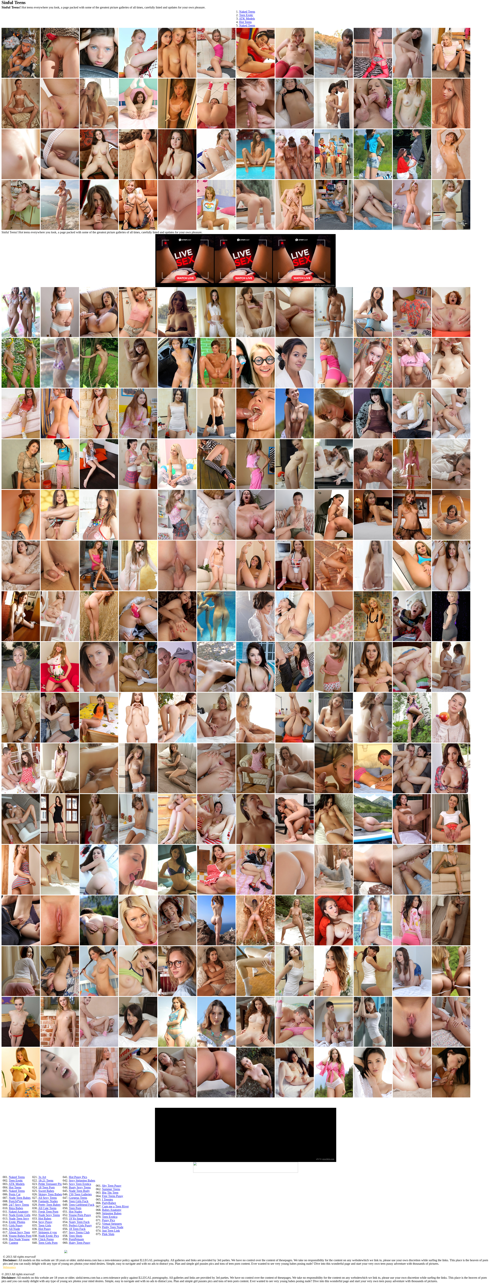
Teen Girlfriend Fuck (81, 1204)
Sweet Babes (46, 1190)
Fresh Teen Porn (48, 1211)
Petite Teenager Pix (50, 1184)
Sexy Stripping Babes (82, 1180)
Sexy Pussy (45, 1222)
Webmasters (9, 1267)
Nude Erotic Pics (48, 1235)
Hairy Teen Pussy (79, 1242)
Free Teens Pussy (112, 1196)
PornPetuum (76, 1239)
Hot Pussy (44, 1229)
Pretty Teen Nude (112, 1227)
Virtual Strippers (112, 1223)
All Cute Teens (47, 1208)
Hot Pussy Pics (78, 1177)
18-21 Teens (45, 1180)
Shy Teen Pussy (111, 1185)
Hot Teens (245, 22)
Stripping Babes (111, 1213)
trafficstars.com (328, 285)
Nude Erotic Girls (19, 1215)
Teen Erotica (109, 1216)
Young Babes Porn (20, 1235)
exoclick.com (328, 1159)
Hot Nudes (75, 1211)
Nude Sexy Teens (49, 1215)
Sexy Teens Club (79, 1232)
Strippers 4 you (47, 1232)
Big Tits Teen (110, 1192)
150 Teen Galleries (80, 1194)
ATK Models (247, 18)
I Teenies (107, 1199)
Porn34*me (16, 1201)
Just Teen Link (111, 1230)
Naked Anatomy (19, 1211)
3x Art (42, 1177)
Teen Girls (44, 1225)
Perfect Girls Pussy (80, 1225)
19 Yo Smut (76, 1218)
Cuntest (13, 1242)
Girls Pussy (16, 1225)
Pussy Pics (108, 1220)
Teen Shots (75, 1235)
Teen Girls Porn (48, 1242)
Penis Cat (14, 1194)
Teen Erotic (246, 15)
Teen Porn (75, 1208)
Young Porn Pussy (80, 1215)
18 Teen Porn (46, 1187)
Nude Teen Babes (19, 1197)
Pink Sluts (108, 1234)
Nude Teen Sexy (19, 1218)
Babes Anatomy (111, 1209)
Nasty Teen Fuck (79, 1222)
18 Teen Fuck (77, 1229)
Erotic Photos (17, 1222)
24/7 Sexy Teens (19, 1204)
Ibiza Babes (16, 1208)
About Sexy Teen (19, 1232)
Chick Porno (46, 1239)
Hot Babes (44, 1218)
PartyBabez (109, 1203)
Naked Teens (247, 11)
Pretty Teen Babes (49, 1204)
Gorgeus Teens (78, 1197)
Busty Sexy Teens (80, 1187)
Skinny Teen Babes (50, 1194)
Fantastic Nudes (48, 1201)
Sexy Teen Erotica (80, 1184)
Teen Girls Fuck (78, 1201)
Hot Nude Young (19, 1239)
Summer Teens (111, 1189)
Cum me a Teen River (115, 1206)
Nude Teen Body (79, 1190)
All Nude (14, 1229)
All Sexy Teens (47, 1197)
